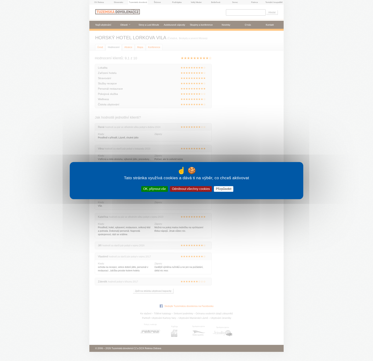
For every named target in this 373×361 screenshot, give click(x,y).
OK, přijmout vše (154, 189)
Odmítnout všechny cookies (191, 189)
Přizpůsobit (223, 189)
